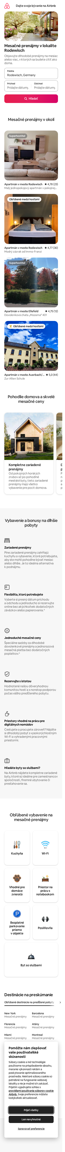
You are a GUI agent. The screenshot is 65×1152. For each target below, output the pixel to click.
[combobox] (31, 75)
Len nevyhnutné (31, 1119)
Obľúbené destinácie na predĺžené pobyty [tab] (29, 1002)
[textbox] (17, 87)
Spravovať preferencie (31, 1128)
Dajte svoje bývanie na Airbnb (36, 6)
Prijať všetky (31, 1110)
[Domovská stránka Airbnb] (7, 5)
